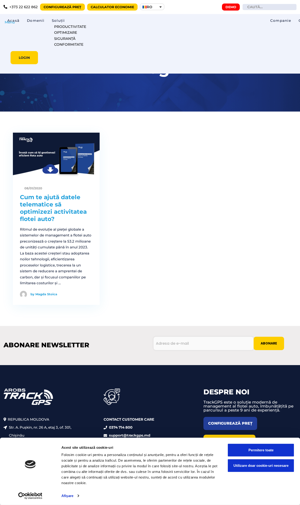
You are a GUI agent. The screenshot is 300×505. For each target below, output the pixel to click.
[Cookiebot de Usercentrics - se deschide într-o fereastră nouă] (30, 495)
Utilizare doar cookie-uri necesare (261, 465)
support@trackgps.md (129, 435)
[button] (152, 7)
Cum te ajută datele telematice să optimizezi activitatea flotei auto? (53, 208)
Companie (280, 20)
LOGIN (24, 58)
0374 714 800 (120, 427)
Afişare (67, 496)
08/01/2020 (32, 188)
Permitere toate (261, 450)
